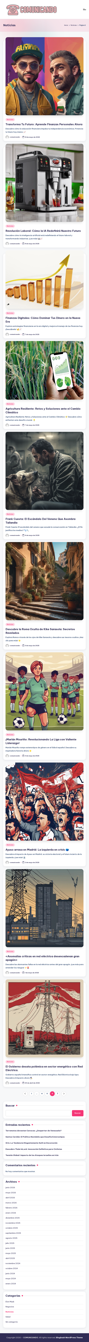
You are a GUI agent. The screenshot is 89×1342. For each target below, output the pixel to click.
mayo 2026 (11, 1192)
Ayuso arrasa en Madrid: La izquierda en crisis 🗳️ (37, 849)
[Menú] (84, 9)
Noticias (10, 119)
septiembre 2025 (13, 1233)
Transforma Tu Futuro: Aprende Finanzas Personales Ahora (44, 124)
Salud (8, 1317)
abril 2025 (10, 1258)
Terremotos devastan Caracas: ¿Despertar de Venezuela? (34, 1130)
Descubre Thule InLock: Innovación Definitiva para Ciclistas (34, 1149)
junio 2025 (10, 1248)
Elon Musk (10, 1301)
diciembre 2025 (13, 1218)
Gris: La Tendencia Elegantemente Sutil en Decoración (31, 1143)
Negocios (10, 1306)
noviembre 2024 (13, 1263)
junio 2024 (10, 1273)
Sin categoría (12, 1322)
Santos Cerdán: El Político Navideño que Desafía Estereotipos (35, 1137)
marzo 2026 (11, 1203)
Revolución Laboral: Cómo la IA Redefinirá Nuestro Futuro (43, 230)
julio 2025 (10, 1243)
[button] (25, 1093)
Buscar (10, 1105)
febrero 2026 (11, 1208)
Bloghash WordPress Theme (69, 1337)
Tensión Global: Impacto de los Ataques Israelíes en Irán (32, 1155)
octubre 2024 (12, 1268)
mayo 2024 (11, 1278)
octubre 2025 (12, 1228)
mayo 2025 (11, 1253)
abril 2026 (10, 1197)
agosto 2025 (11, 1238)
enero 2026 (11, 1213)
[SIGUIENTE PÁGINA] (63, 1093)
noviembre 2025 (13, 1223)
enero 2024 (11, 1283)
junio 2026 (10, 1187)
